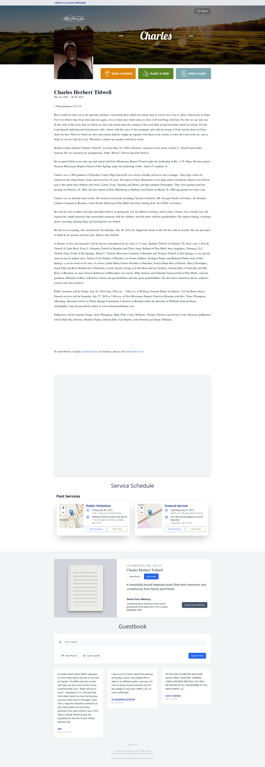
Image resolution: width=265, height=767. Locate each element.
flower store (137, 351)
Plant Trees (117, 529)
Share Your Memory (194, 604)
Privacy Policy (124, 753)
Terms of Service (141, 753)
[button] (71, 513)
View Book (134, 576)
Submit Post (197, 655)
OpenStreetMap (136, 758)
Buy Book (151, 576)
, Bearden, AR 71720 (181, 522)
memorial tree (91, 351)
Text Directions (96, 529)
